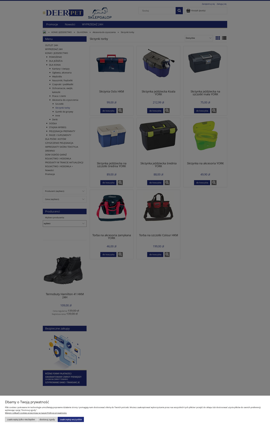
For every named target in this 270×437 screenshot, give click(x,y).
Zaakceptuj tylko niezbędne (21, 419)
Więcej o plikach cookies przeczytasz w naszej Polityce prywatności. (36, 413)
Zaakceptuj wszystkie (71, 419)
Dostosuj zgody (47, 419)
